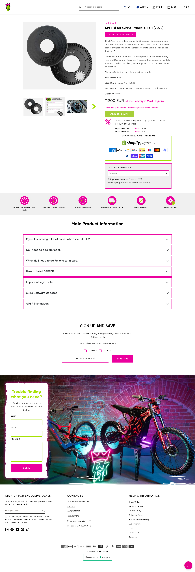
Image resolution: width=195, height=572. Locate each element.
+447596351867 (73, 511)
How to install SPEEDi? (40, 271)
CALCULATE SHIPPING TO (120, 168)
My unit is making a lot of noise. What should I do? (58, 239)
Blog (131, 528)
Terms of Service (136, 506)
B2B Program (134, 524)
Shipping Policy (136, 515)
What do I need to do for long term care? (52, 260)
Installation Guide (120, 34)
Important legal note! (39, 282)
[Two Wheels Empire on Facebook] (12, 529)
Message (15, 439)
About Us (133, 537)
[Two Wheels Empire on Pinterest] (22, 529)
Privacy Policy (135, 511)
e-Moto (93, 351)
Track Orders (134, 502)
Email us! (71, 506)
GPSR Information (37, 303)
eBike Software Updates (41, 293)
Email (13, 428)
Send (27, 467)
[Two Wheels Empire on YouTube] (17, 529)
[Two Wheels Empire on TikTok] (27, 529)
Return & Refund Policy (139, 519)
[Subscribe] (43, 511)
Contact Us (134, 533)
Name (13, 416)
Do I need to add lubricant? (44, 250)
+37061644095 (73, 516)
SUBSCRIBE (122, 359)
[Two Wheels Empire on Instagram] (6, 529)
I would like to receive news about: (97, 343)
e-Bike (107, 351)
